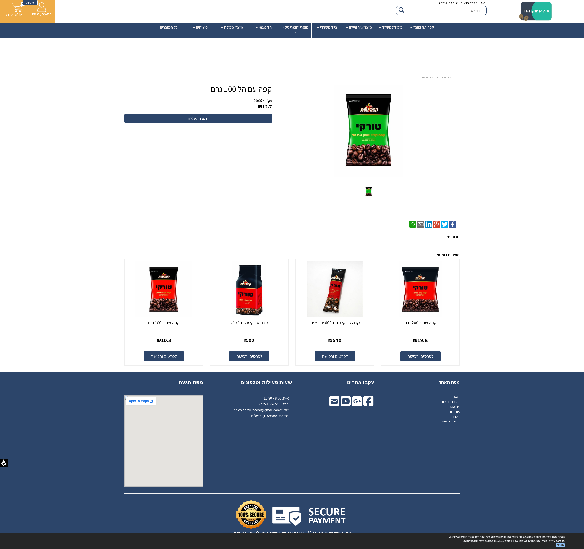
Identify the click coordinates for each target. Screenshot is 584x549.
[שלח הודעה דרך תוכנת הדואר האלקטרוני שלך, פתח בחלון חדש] (420, 224)
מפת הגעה (191, 382)
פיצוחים (201, 27)
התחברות (31, 2)
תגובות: (453, 236)
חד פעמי (265, 27)
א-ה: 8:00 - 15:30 (276, 398)
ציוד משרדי (328, 27)
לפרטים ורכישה (420, 356)
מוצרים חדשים (469, 3)
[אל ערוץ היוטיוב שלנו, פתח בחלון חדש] (346, 404)
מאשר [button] (560, 545)
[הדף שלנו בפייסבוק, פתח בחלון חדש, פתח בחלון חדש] (368, 404)
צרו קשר (454, 3)
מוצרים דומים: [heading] (448, 254)
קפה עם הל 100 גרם (241, 89)
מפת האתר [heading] (449, 382)
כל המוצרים (168, 27)
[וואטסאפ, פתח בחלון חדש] (412, 224)
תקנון (456, 416)
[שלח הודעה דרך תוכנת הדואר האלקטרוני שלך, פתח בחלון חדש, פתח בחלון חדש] (334, 404)
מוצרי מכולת (233, 27)
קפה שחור (425, 77)
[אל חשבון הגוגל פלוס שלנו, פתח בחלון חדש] (436, 224)
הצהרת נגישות (451, 421)
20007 (258, 101)
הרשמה (46, 14)
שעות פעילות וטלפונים (266, 382)
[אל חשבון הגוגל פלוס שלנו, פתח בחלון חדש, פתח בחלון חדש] (357, 404)
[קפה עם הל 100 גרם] (368, 192)
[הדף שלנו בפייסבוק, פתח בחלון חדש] (452, 224)
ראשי (482, 3)
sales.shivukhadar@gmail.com (257, 410)
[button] (14, 9)
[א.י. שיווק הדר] (535, 11)
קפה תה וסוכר (423, 27)
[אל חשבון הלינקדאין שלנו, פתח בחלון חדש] (428, 224)
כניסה (35, 14)
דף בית (456, 77)
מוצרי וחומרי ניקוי (295, 27)
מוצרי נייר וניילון (360, 27)
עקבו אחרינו (360, 382)
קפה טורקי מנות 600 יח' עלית (335, 323)
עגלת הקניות (14, 14)
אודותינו (442, 3)
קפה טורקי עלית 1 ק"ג (249, 323)
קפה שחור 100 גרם (164, 323)
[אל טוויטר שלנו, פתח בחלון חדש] (444, 224)
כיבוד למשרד (391, 27)
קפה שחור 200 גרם (420, 323)
